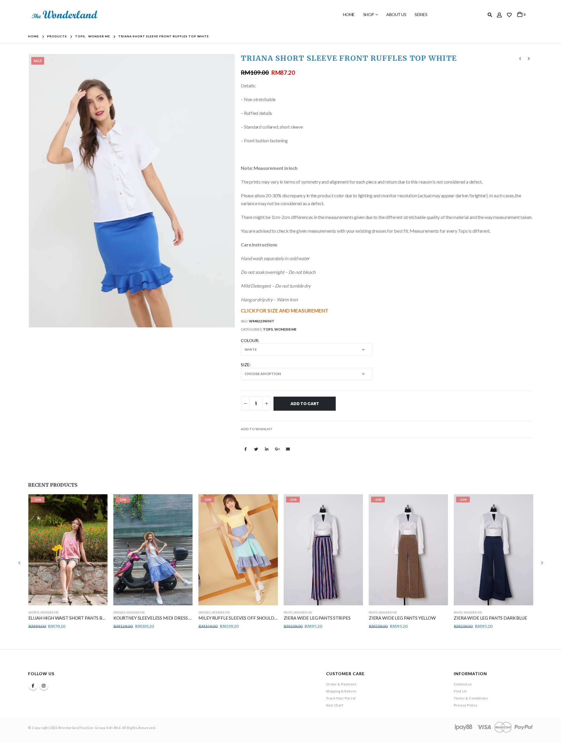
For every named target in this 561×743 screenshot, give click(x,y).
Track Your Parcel (341, 698)
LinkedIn (266, 449)
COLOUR (249, 340)
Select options (98, 504)
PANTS (288, 612)
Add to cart (304, 404)
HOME (349, 14)
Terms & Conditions (471, 698)
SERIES (421, 14)
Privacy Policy (465, 705)
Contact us (463, 684)
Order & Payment (341, 684)
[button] (257, 429)
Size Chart (335, 705)
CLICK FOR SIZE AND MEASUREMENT (284, 310)
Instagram (43, 685)
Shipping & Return (341, 691)
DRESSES (119, 612)
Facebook (245, 449)
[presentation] (29, 190)
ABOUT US (396, 14)
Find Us (460, 691)
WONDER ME (285, 329)
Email (288, 449)
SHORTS (33, 612)
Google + (277, 449)
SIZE (245, 364)
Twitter (256, 449)
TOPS (268, 329)
